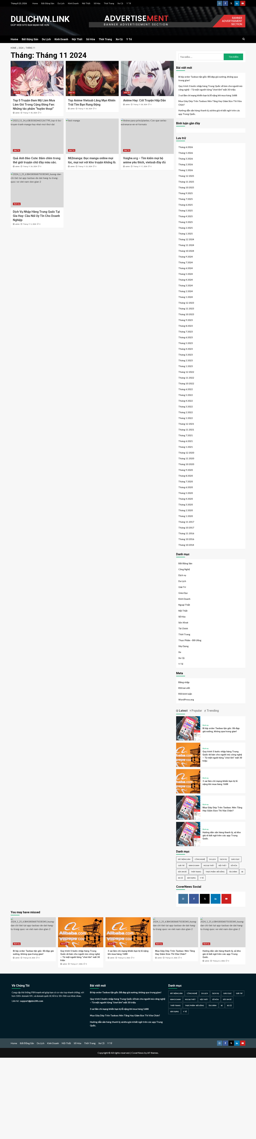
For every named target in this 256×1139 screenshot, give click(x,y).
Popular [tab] (196, 710)
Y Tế (129, 3)
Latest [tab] (183, 710)
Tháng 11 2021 (186, 429)
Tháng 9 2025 (185, 193)
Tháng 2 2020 (185, 510)
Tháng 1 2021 (185, 447)
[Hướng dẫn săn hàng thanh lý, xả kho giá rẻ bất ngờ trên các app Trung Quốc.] (188, 833)
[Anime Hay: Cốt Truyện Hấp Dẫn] (147, 78)
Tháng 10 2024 (186, 251)
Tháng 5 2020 (185, 493)
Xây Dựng (183, 646)
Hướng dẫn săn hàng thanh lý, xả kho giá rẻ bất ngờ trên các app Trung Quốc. (209, 112)
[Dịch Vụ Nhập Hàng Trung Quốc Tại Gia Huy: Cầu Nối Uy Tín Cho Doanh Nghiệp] (37, 189)
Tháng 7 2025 (185, 199)
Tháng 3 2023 (185, 354)
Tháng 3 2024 (185, 285)
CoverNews (138, 1052)
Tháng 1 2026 (185, 170)
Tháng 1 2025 (185, 233)
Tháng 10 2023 (186, 314)
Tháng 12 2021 (186, 423)
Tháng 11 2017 (186, 521)
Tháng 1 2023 (185, 366)
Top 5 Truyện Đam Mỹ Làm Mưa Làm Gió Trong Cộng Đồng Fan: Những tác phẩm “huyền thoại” (34, 104)
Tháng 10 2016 (186, 539)
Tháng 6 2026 (185, 147)
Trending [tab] (212, 710)
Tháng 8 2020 (185, 475)
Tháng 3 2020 (185, 504)
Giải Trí (16, 93)
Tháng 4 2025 (185, 216)
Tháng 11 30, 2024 (30, 113)
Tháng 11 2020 (186, 458)
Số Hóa (97, 3)
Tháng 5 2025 (185, 210)
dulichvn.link (40, 19)
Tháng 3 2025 (185, 222)
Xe (179, 652)
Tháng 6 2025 (185, 204)
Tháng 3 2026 (185, 158)
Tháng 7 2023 (185, 331)
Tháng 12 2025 (186, 176)
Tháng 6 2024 (185, 268)
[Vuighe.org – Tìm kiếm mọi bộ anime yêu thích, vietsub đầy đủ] (147, 136)
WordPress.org (186, 699)
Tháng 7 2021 (185, 435)
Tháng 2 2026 (185, 164)
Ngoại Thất (184, 604)
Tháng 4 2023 (185, 349)
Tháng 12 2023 (186, 302)
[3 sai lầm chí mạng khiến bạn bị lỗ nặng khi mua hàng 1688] (188, 780)
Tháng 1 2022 (185, 418)
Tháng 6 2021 (185, 441)
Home (35, 3)
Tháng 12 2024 (186, 239)
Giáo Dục (183, 593)
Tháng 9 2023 (185, 320)
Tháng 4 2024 (185, 279)
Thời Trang (109, 3)
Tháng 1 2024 (185, 297)
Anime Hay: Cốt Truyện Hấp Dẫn (144, 100)
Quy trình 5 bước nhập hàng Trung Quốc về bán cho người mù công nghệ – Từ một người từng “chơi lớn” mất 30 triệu (210, 88)
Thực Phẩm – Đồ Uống (189, 640)
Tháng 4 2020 (185, 498)
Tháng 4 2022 (185, 400)
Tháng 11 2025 (186, 181)
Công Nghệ (184, 569)
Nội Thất (86, 3)
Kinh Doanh (73, 3)
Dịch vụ (17, 204)
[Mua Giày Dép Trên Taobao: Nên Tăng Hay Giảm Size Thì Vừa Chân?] (188, 807)
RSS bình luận (185, 693)
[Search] (243, 39)
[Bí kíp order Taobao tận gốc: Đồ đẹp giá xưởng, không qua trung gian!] (188, 728)
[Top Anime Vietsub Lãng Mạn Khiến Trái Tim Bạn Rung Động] (92, 78)
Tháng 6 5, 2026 (124, 958)
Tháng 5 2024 (185, 274)
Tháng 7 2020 (185, 481)
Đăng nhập (183, 682)
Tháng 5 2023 (185, 343)
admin (17, 113)
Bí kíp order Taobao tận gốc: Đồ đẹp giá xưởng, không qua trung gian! (208, 78)
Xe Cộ (120, 3)
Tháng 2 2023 (185, 360)
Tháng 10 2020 (186, 464)
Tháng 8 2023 (185, 325)
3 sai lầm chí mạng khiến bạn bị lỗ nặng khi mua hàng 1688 (207, 95)
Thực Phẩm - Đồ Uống (215, 872)
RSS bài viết (184, 688)
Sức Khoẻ (183, 622)
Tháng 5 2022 (185, 395)
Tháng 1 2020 (185, 516)
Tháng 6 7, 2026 (76, 964)
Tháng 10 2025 (186, 187)
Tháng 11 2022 (186, 377)
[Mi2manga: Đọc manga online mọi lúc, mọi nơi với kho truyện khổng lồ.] (92, 136)
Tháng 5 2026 (185, 153)
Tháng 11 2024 (186, 245)
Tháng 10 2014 (186, 545)
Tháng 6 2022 (185, 389)
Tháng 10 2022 (186, 383)
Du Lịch (61, 3)
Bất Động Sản (47, 3)
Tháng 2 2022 (185, 412)
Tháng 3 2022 (185, 406)
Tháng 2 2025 (185, 227)
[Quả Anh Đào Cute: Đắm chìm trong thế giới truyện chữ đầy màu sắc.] (37, 136)
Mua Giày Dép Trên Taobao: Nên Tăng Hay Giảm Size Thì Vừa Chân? (210, 103)
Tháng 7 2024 (185, 262)
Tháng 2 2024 (185, 291)
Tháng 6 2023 (185, 337)
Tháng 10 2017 (186, 527)
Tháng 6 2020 (185, 487)
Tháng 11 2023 (186, 308)
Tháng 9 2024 (185, 256)
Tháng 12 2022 (186, 372)
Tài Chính (183, 628)
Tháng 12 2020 (186, 452)
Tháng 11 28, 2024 (85, 109)
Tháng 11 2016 (186, 533)
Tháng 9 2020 (185, 470)
